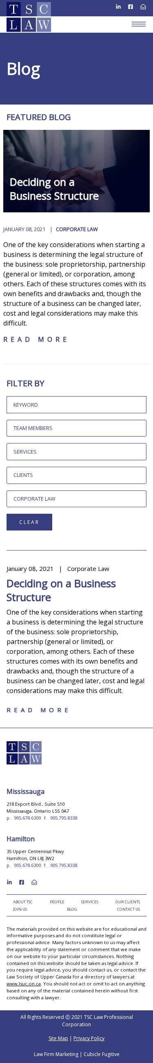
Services (89, 902)
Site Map (58, 1038)
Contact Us (128, 909)
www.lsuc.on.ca (24, 984)
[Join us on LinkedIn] (118, 6)
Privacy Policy (88, 1038)
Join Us (20, 909)
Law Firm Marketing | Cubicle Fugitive (77, 1054)
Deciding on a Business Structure (54, 189)
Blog (72, 909)
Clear (29, 522)
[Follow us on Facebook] (130, 6)
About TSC (23, 902)
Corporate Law (77, 229)
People (57, 902)
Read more (36, 339)
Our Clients (127, 902)
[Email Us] (143, 6)
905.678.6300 (27, 818)
